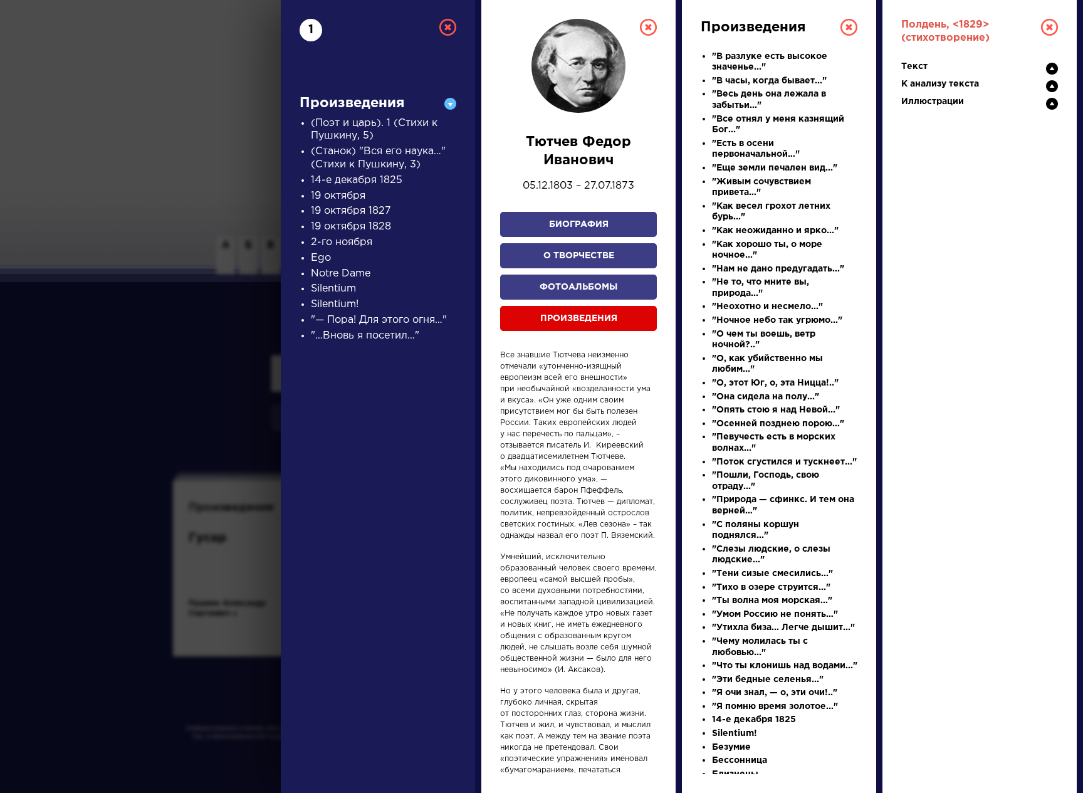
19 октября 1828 (351, 226)
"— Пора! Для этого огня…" (379, 320)
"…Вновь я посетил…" (365, 335)
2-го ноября (341, 242)
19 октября (338, 196)
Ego (321, 258)
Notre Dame (340, 273)
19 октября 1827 (351, 211)
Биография (579, 224)
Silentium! (334, 304)
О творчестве (578, 256)
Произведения (578, 318)
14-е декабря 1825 (356, 180)
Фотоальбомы (578, 287)
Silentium (333, 288)
